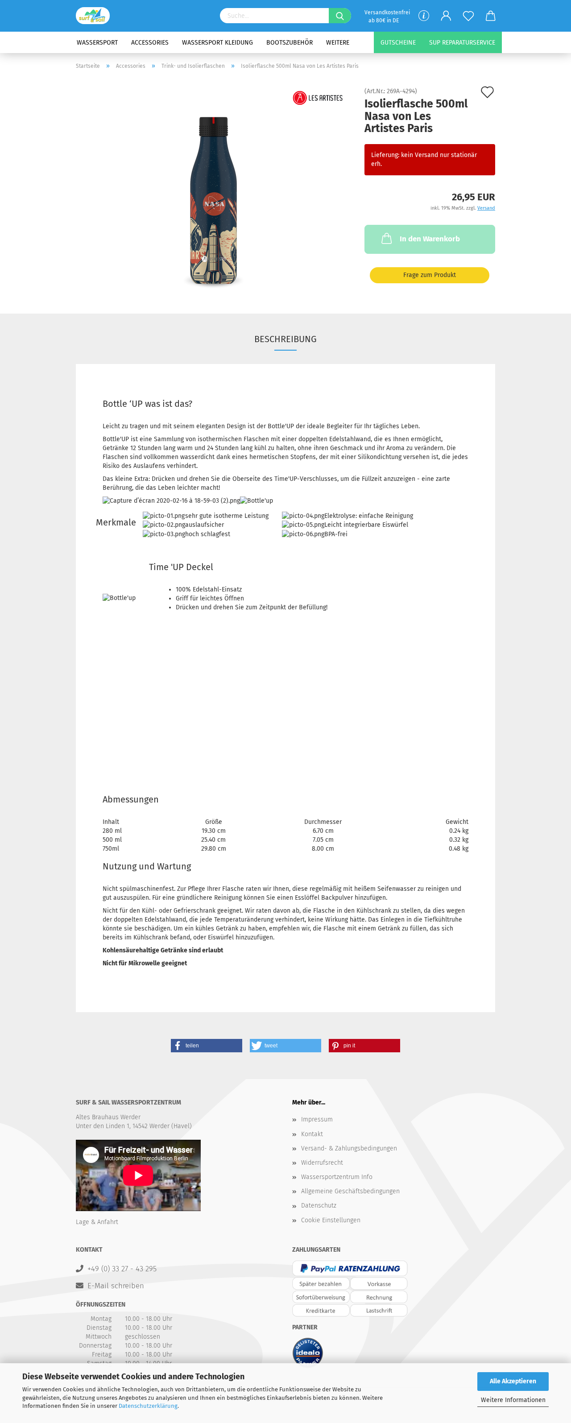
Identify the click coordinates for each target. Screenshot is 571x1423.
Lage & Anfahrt (97, 1222)
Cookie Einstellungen (330, 1220)
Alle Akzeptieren (513, 1381)
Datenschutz (318, 1205)
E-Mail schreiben (115, 1285)
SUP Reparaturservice (462, 42)
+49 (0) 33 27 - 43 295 (122, 1268)
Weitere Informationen (513, 1400)
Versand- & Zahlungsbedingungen (349, 1148)
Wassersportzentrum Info (336, 1177)
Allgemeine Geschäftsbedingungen (350, 1191)
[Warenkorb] (491, 16)
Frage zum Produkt (429, 275)
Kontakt (312, 1134)
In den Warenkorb (430, 239)
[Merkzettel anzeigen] (468, 16)
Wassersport (97, 42)
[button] (206, 1045)
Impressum (317, 1119)
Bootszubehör (289, 42)
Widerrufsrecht (322, 1163)
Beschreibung (285, 339)
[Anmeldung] (446, 16)
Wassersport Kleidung (217, 42)
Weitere (337, 42)
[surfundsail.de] (96, 15)
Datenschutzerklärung (148, 1405)
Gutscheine (398, 42)
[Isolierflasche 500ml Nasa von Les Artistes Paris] (213, 188)
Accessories (150, 42)
